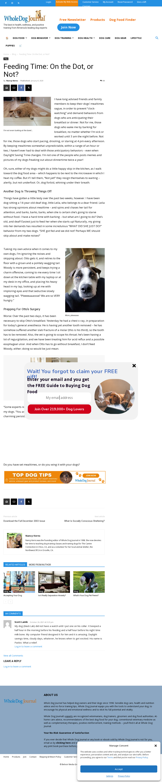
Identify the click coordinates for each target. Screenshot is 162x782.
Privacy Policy (142, 757)
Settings (109, 776)
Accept (119, 769)
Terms (110, 757)
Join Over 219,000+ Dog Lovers (59, 409)
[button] (155, 745)
